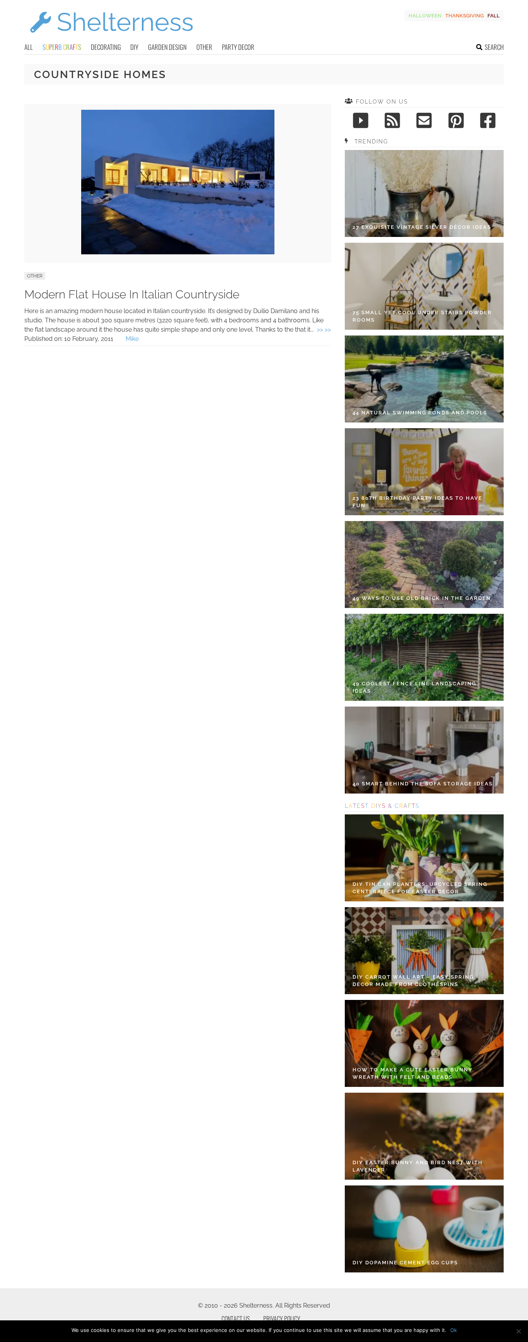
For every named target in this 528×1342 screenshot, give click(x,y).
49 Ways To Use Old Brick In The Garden (422, 598)
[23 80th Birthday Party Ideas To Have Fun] (424, 471)
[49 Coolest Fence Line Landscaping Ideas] (424, 657)
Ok (453, 1330)
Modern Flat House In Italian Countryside (131, 294)
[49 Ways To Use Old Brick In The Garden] (424, 564)
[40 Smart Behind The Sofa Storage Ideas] (424, 750)
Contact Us (235, 1318)
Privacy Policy (281, 1318)
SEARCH (494, 47)
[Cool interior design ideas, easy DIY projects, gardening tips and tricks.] (111, 37)
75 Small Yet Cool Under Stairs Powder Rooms (422, 316)
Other (204, 47)
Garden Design (167, 47)
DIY (134, 47)
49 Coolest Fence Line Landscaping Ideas (414, 687)
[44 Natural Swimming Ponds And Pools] (424, 379)
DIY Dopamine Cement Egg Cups (405, 1262)
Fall (493, 16)
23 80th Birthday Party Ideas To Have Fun (417, 502)
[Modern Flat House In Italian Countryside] (177, 252)
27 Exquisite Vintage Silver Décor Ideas (422, 227)
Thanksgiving (464, 16)
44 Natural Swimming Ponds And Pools (420, 413)
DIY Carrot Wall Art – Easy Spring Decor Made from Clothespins (413, 981)
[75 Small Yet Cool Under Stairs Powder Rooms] (424, 286)
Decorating (106, 47)
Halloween (425, 16)
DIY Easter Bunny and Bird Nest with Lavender (418, 1166)
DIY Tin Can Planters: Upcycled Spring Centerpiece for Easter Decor (420, 888)
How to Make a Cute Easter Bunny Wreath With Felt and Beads (413, 1073)
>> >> (324, 329)
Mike (132, 338)
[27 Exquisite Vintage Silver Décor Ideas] (424, 193)
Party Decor (238, 47)
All (28, 47)
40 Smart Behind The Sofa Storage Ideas (423, 784)
